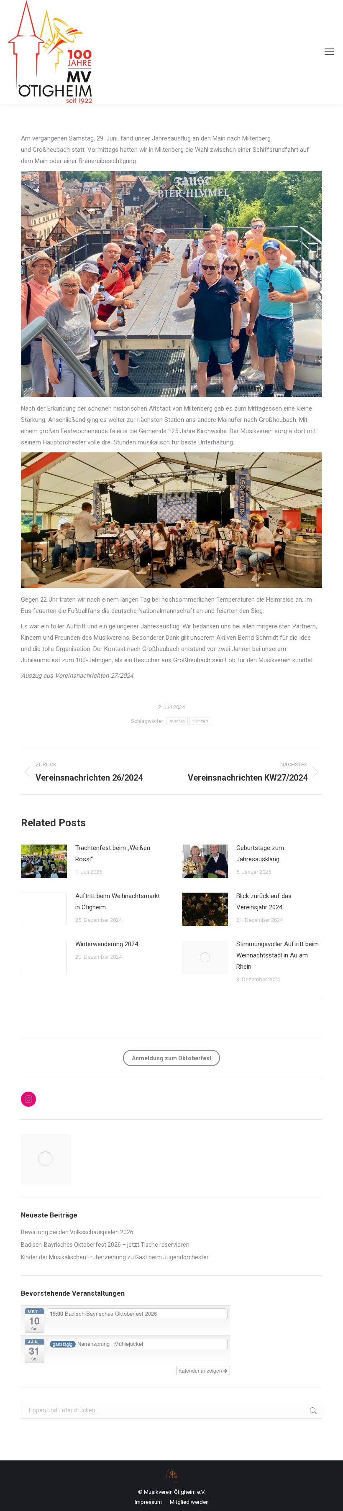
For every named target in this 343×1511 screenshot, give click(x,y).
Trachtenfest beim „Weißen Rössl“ (112, 853)
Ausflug (177, 721)
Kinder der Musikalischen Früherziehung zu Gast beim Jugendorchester (115, 1257)
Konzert (200, 721)
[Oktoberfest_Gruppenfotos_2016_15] (46, 1159)
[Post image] (44, 861)
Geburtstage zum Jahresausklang (260, 853)
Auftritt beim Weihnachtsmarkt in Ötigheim (117, 901)
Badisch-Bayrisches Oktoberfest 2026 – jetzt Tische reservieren (105, 1244)
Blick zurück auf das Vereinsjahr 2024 (264, 901)
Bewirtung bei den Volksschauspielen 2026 (77, 1232)
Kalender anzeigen (201, 1370)
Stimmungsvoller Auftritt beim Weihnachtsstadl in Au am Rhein (277, 955)
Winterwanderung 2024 (106, 944)
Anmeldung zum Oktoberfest (172, 1058)
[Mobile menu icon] (329, 51)
